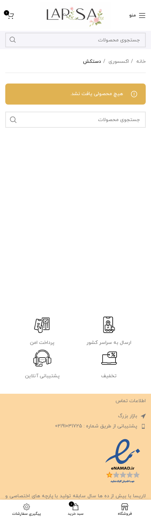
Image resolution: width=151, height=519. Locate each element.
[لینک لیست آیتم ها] (75, 426)
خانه (140, 61)
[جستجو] (12, 40)
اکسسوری (118, 61)
